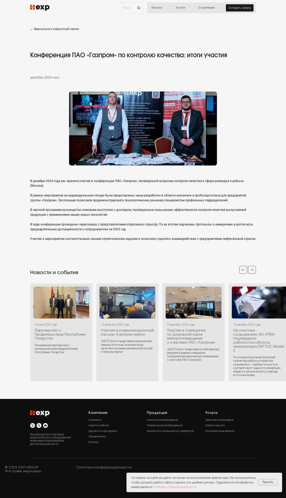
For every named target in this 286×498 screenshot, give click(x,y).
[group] (61, 332)
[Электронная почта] (45, 425)
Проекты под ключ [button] (215, 425)
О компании (95, 420)
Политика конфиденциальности (104, 467)
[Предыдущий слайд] (243, 270)
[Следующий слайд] (252, 270)
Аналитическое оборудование (162, 420)
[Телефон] (32, 425)
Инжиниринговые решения (219, 431)
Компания (98, 413)
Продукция (157, 413)
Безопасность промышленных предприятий (170, 431)
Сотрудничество (97, 436)
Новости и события (99, 425)
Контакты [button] (94, 442)
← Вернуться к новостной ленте (54, 29)
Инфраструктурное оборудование (164, 425)
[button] (240, 7)
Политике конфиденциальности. (175, 487)
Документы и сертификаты (103, 431)
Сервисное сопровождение (219, 420)
